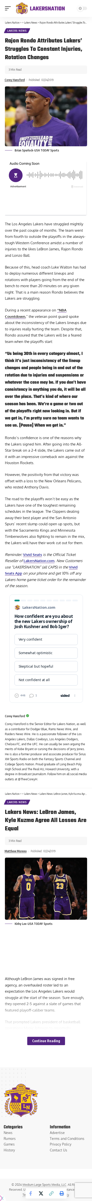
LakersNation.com (39, 560)
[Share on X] (41, 1193)
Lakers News (17, 30)
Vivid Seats (32, 554)
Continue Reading (46, 1041)
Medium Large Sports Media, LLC (44, 1185)
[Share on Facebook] (31, 1193)
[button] (9, 8)
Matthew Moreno (16, 851)
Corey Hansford (15, 80)
